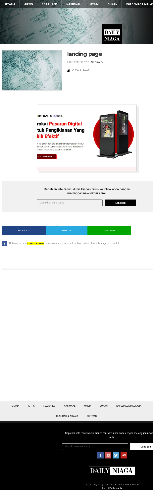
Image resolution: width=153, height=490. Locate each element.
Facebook (24, 230)
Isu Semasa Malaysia (128, 406)
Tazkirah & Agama (67, 416)
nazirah (96, 62)
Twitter (67, 230)
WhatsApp (109, 230)
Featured (49, 4)
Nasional (73, 4)
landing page (84, 53)
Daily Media (115, 488)
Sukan (112, 4)
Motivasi (92, 416)
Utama (10, 4)
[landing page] (32, 70)
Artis (28, 4)
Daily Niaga (112, 34)
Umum (94, 4)
